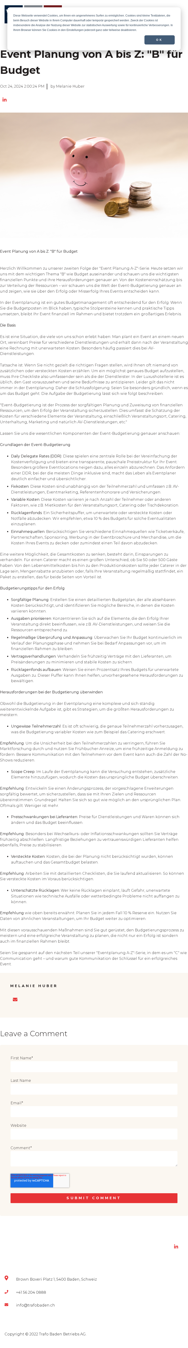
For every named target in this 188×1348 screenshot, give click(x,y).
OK (159, 40)
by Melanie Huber (67, 86)
